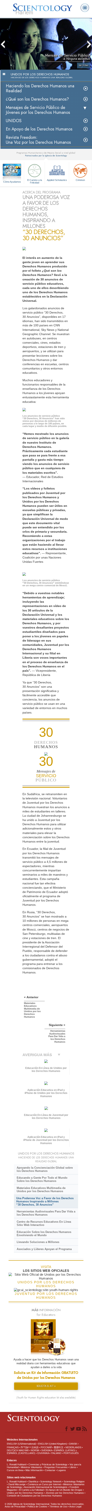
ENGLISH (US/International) (21, 1443)
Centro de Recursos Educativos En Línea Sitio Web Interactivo (44, 1223)
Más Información (34, 1470)
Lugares (61, 1470)
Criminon (80, 180)
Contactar (50, 1470)
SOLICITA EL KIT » (46, 1386)
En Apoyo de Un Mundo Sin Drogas (64, 1490)
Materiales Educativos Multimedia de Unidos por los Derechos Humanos (41, 1189)
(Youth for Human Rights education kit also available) (46, 1398)
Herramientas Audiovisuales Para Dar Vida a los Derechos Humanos (46, 1213)
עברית (25, 1447)
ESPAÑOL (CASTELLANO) (21, 1453)
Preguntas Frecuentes (56, 1467)
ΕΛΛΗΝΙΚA (43, 1453)
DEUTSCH (12, 1450)
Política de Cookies (37, 1506)
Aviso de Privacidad (15, 1506)
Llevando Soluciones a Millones (38, 1242)
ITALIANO (56, 1453)
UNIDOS (14, 121)
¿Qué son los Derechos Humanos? (37, 99)
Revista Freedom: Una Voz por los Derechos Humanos (38, 139)
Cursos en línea (15, 1470)
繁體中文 (58, 1447)
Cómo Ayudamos (12, 181)
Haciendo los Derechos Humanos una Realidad (40, 88)
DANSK (73, 1443)
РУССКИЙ (46, 1447)
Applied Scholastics (57, 180)
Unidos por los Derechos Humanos (25, 1493)
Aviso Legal (75, 1506)
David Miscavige (16, 1484)
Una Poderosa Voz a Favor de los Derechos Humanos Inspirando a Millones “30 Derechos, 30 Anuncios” (45, 1201)
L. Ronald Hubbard (16, 1464)
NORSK (35, 1450)
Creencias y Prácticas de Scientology (47, 1464)
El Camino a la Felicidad (34, 181)
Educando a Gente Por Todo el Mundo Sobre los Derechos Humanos (42, 1179)
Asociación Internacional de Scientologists (45, 1487)
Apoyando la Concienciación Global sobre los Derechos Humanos (45, 1169)
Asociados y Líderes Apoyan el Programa (44, 1249)
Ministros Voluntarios (31, 1467)
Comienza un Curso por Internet (44, 1484)
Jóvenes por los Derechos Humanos (65, 1493)
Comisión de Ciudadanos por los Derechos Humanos (34, 1495)
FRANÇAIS (13, 1447)
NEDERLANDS (73, 1447)
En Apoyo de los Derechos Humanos (39, 129)
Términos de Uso (58, 1506)
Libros (73, 1467)
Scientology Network (51, 1481)
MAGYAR (24, 1450)
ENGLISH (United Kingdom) (52, 1443)
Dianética (33, 1481)
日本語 (35, 1447)
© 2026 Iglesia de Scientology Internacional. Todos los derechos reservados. (44, 1504)
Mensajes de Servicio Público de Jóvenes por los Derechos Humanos (38, 110)
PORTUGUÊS (71, 1453)
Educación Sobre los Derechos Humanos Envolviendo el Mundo (44, 1233)
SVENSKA (46, 1450)
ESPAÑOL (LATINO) (64, 1450)
